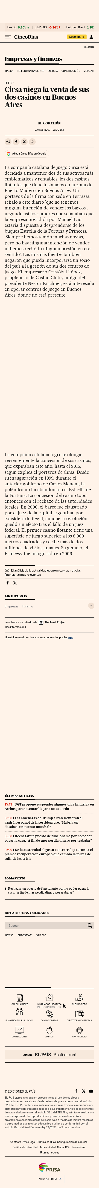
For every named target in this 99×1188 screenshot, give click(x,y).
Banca (9, 71)
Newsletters (78, 1147)
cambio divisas (49, 1020)
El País (88, 46)
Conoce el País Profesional (49, 1054)
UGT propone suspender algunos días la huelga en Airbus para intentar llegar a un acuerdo (49, 806)
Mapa (60, 1147)
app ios (49, 1036)
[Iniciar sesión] (91, 37)
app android (79, 1036)
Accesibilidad (48, 1147)
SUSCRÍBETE (76, 36)
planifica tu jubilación (20, 1020)
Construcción (70, 71)
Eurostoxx (25, 935)
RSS (67, 1147)
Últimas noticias (19, 796)
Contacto (15, 1142)
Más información (14, 627)
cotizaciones (20, 1036)
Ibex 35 (11, 27)
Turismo (27, 606)
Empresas (11, 606)
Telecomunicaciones (30, 71)
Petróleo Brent (75, 27)
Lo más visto (15, 878)
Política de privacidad (25, 1147)
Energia (53, 71)
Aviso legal (29, 1142)
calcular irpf (20, 1004)
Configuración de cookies (72, 1142)
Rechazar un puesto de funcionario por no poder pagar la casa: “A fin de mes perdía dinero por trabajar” (48, 838)
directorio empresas (79, 1020)
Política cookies (46, 1142)
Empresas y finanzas (33, 59)
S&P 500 (41, 27)
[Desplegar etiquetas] (91, 606)
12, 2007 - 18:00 (49, 129)
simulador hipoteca (49, 1004)
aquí (70, 637)
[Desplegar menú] (8, 36)
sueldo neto (79, 1004)
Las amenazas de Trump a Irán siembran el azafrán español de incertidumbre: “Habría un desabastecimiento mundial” (44, 822)
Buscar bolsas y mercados (27, 913)
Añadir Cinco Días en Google (29, 153)
